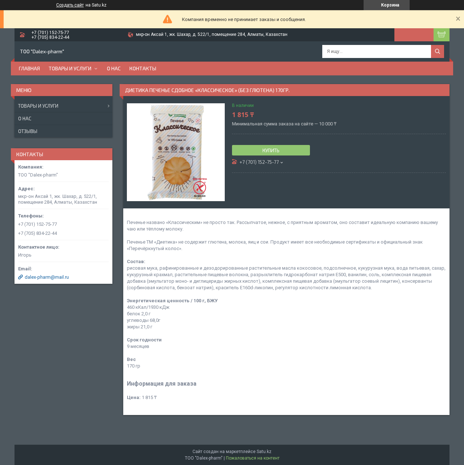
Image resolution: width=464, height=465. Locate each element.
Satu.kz (264, 451)
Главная (29, 68)
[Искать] (437, 51)
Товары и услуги (70, 68)
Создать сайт (70, 5)
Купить (270, 150)
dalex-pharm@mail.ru (47, 277)
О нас (114, 68)
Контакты (142, 68)
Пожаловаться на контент (252, 458)
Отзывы (27, 131)
